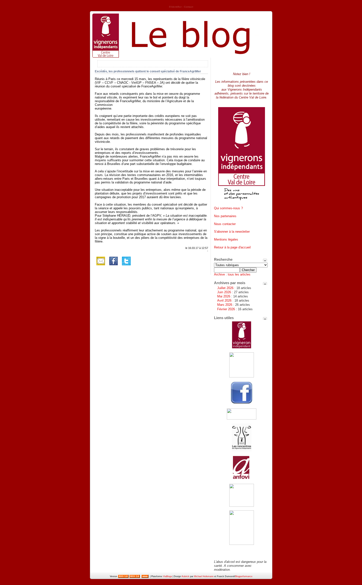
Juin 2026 (224, 292)
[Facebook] (113, 266)
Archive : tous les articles (232, 274)
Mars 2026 (224, 305)
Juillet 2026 (225, 288)
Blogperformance (243, 576)
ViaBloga (167, 576)
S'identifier (175, 6)
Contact (188, 6)
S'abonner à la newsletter (232, 231)
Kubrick (185, 576)
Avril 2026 (224, 300)
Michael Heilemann (204, 576)
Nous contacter (225, 224)
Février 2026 (226, 309)
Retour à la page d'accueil (232, 247)
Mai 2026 (223, 296)
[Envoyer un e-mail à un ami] (101, 266)
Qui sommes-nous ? (228, 208)
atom (145, 576)
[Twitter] (126, 266)
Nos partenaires (225, 216)
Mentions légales (226, 239)
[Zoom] (241, 202)
